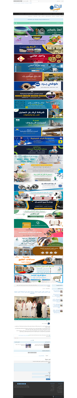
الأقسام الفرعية (52, 383)
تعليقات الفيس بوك (41, 355)
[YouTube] (20, 1)
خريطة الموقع (58, 1)
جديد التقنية (53, 16)
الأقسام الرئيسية (60, 383)
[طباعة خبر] (46, 320)
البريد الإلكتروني (47, 375)
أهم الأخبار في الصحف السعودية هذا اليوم (30, 13)
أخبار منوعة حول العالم (21, 13)
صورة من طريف (35, 16)
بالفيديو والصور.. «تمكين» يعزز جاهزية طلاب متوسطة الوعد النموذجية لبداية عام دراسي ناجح (41, 23)
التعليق (49, 362)
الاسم (49, 372)
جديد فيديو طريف (30, 16)
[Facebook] (17, 1)
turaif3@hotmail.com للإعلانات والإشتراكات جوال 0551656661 (38, 19)
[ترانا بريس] (53, 396)
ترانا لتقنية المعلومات (57, 396)
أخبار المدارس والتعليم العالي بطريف (47, 13)
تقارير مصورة (57, 16)
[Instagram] (21, 1)
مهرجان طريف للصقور (48, 16)
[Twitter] (16, 1)
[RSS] (14, 1)
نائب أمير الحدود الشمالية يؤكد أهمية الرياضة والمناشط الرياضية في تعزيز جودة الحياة (56, 296)
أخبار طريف (60, 13)
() (16, 338)
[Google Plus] (18, 1)
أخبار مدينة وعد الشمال (39, 13)
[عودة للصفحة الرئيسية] (55, 8)
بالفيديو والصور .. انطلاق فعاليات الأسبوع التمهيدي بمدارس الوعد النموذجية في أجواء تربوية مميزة (56, 311)
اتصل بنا (62, 1)
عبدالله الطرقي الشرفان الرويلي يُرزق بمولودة (56, 291)
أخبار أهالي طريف (55, 13)
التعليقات (47, 355)
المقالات (39, 16)
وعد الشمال (43, 16)
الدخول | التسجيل (25, 1)
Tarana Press (18, 396)
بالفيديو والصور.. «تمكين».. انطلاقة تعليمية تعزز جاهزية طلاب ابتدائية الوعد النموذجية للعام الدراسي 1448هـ (56, 306)
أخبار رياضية (62, 16)
